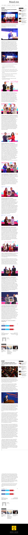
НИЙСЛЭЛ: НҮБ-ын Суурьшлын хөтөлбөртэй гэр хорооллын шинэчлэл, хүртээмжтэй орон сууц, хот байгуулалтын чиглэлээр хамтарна (9, 352)
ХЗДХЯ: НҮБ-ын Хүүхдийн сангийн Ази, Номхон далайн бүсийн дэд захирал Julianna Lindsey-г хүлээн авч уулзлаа (24, 21)
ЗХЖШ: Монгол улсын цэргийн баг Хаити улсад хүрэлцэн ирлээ (15, 350)
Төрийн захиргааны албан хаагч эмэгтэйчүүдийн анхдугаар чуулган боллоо (5, 334)
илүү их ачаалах (22, 24)
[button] (26, 5)
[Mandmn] (4, 339)
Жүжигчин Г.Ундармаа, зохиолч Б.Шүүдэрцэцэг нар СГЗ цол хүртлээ (14, 334)
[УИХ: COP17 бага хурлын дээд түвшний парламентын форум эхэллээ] (3, 347)
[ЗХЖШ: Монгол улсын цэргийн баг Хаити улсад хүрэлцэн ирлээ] (15, 347)
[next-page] (2, 355)
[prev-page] (1, 355)
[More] (14, 325)
